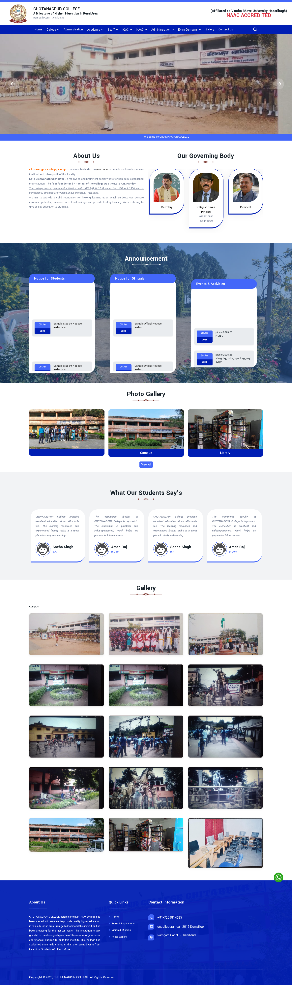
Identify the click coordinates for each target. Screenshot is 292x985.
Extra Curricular (188, 29)
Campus (67, 453)
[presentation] (13, 84)
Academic (93, 29)
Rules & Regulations (123, 923)
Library (146, 453)
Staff (111, 29)
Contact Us (226, 29)
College (51, 29)
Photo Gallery (119, 936)
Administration (73, 29)
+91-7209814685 (169, 917)
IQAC (126, 29)
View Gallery (68, 432)
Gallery (210, 29)
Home (38, 29)
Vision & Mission (121, 930)
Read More (63, 949)
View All (146, 464)
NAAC (140, 29)
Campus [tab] (36, 606)
